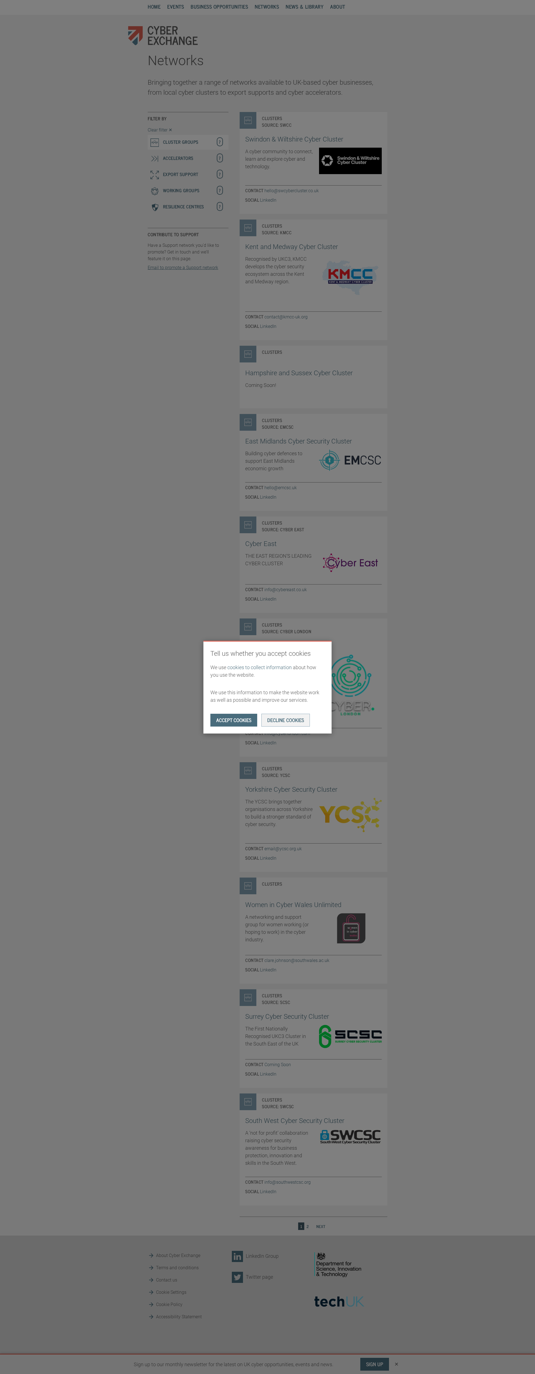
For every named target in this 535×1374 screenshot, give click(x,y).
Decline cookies (285, 720)
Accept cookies (233, 720)
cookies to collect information (259, 667)
